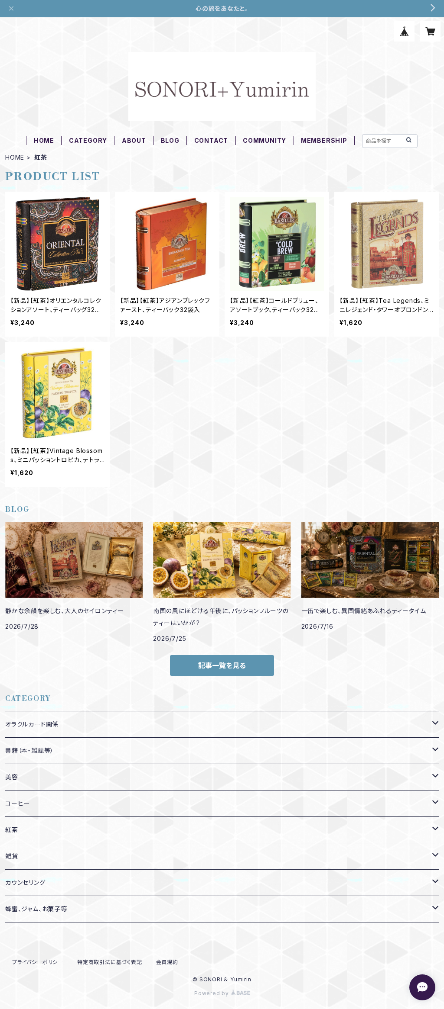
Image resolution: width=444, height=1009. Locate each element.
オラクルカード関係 (32, 724)
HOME (44, 140)
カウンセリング (25, 882)
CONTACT (211, 140)
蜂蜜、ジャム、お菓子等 (36, 909)
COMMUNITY (264, 140)
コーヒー (17, 803)
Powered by (212, 993)
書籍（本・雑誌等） (29, 750)
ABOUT (134, 140)
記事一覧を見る (222, 665)
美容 (11, 777)
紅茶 (11, 829)
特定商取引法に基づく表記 (109, 962)
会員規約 (167, 962)
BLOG (170, 140)
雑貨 (11, 856)
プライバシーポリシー (37, 962)
